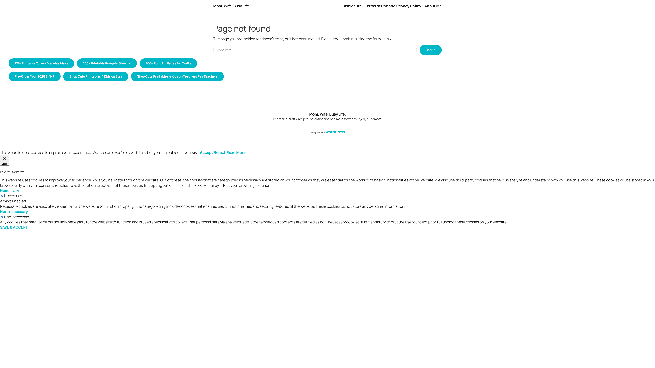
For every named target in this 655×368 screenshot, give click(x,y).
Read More (236, 152)
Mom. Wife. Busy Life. (231, 6)
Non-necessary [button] (14, 211)
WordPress (335, 131)
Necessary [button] (9, 190)
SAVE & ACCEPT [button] (14, 227)
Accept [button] (206, 152)
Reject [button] (219, 152)
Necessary (13, 195)
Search (431, 50)
